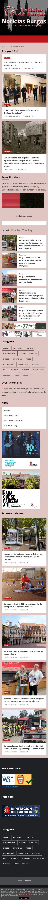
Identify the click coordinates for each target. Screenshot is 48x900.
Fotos (28, 359)
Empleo (6, 359)
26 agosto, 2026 (24, 562)
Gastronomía (8, 364)
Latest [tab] (5, 230)
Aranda (6, 348)
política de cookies (25, 894)
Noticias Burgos (24, 21)
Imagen (28, 880)
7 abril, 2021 (26, 68)
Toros (16, 375)
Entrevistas (17, 359)
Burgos (21, 237)
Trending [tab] (27, 230)
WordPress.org (10, 425)
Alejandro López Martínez (12, 68)
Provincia (26, 370)
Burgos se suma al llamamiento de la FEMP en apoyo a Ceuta (30, 279)
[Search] (43, 39)
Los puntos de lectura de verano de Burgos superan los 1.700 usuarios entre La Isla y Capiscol (23, 557)
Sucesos (6, 375)
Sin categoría (38, 370)
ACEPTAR (24, 898)
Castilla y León (9, 353)
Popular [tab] (15, 230)
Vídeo (19, 880)
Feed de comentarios (13, 420)
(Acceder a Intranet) (10, 786)
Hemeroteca (23, 364)
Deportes (22, 255)
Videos (25, 375)
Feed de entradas (11, 415)
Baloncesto (18, 348)
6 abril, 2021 (19, 169)
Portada (14, 370)
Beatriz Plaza (9, 169)
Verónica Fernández (11, 562)
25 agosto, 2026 (24, 752)
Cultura (7, 58)
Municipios (36, 364)
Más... (5, 370)
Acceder (7, 410)
